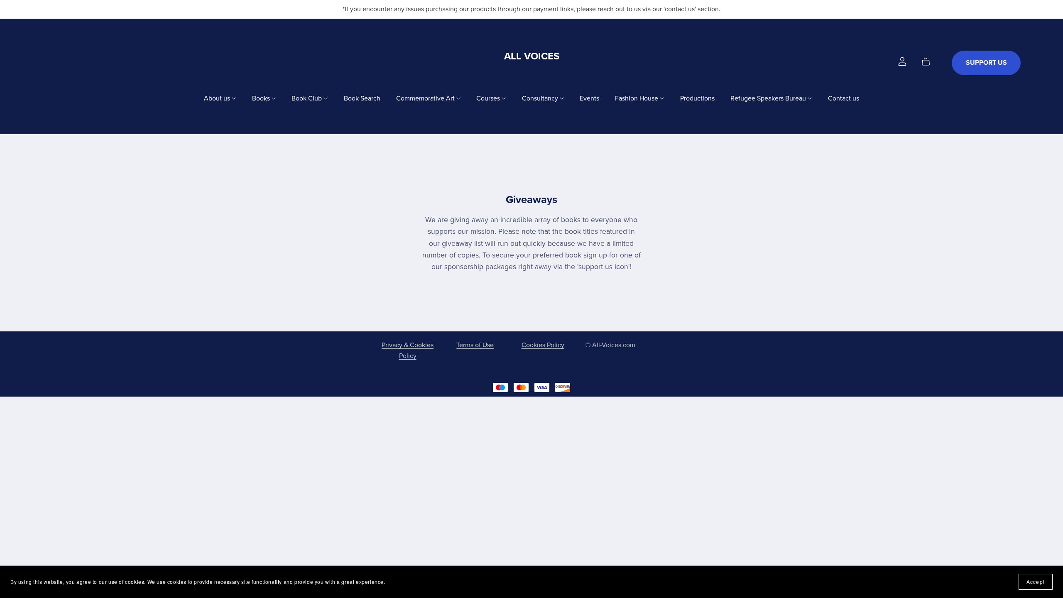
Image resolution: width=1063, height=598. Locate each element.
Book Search (362, 98)
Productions (697, 98)
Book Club (307, 98)
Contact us (843, 98)
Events (589, 98)
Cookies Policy (543, 345)
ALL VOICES (531, 56)
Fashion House (637, 98)
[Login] (902, 61)
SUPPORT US (986, 63)
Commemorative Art (426, 98)
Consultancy (541, 98)
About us (218, 98)
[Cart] (929, 62)
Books (262, 98)
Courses (489, 98)
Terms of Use (475, 345)
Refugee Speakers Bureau (769, 98)
